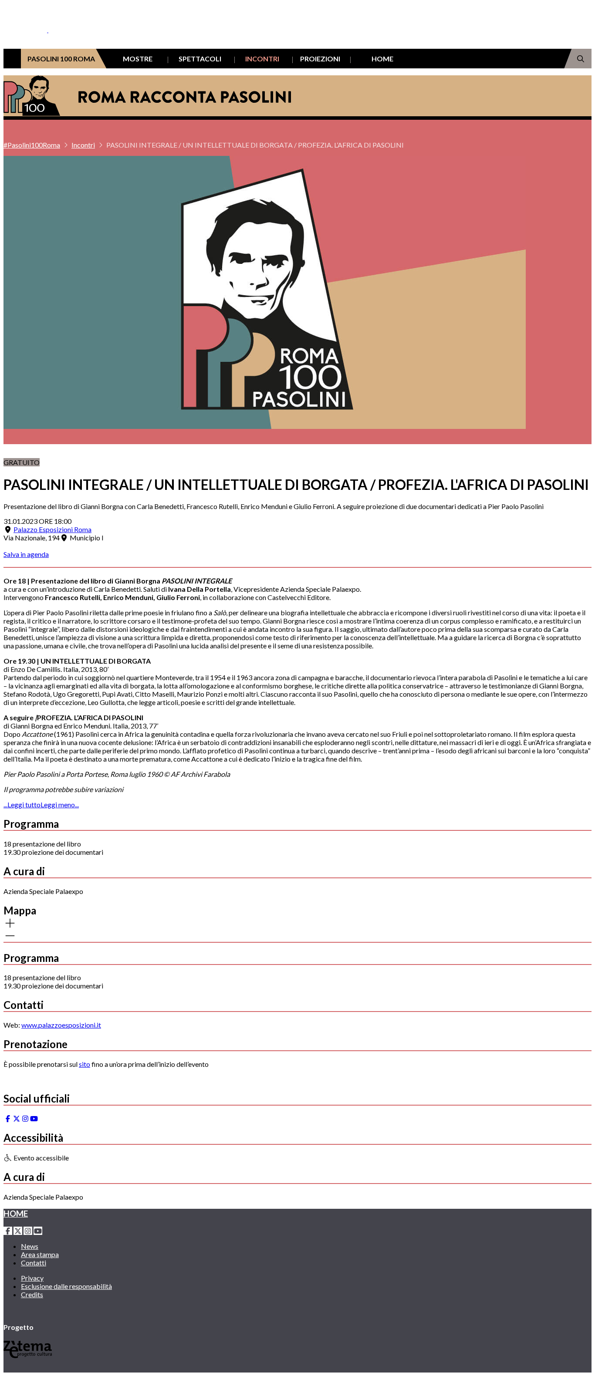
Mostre (137, 58)
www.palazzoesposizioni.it (61, 1025)
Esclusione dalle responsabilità (66, 1286)
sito (84, 1064)
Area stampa (40, 1254)
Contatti (33, 1262)
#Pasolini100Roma (31, 145)
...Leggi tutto (22, 804)
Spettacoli (200, 58)
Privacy (32, 1278)
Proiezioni (320, 58)
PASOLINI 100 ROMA (61, 58)
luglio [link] (138, 774)
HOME (382, 58)
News (29, 1246)
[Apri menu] (7, 38)
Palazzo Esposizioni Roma (52, 529)
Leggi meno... (60, 804)
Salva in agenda (26, 554)
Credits (32, 1294)
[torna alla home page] (38, 17)
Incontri (262, 58)
